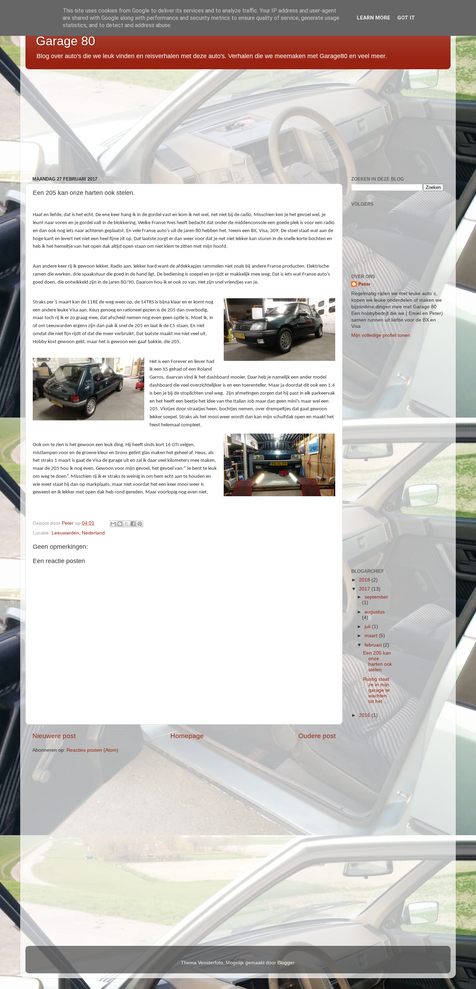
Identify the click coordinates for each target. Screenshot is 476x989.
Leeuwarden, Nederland (78, 533)
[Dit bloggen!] (119, 523)
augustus (374, 612)
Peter (364, 284)
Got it (406, 18)
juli (368, 626)
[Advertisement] (234, 120)
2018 (365, 580)
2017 (365, 589)
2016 (365, 715)
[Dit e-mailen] (113, 523)
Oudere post (317, 735)
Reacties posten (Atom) (92, 750)
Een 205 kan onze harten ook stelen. (377, 661)
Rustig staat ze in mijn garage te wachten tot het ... (376, 690)
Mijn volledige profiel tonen (380, 335)
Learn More (373, 18)
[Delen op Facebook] (133, 523)
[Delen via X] (126, 523)
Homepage (187, 735)
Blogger (285, 962)
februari (373, 645)
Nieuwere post (54, 735)
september (376, 597)
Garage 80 (65, 41)
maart (371, 635)
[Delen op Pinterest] (139, 523)
